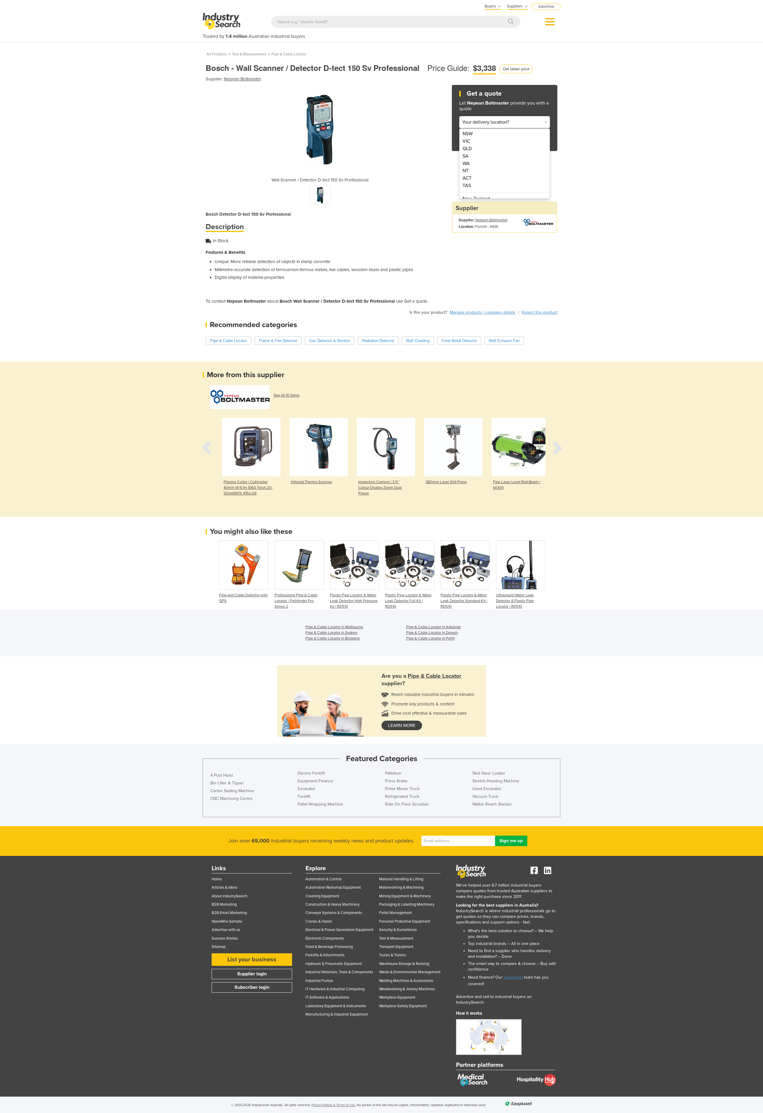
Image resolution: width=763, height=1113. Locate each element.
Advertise (546, 6)
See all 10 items (287, 395)
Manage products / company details (482, 312)
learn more (401, 725)
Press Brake (396, 781)
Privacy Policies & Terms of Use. (333, 1105)
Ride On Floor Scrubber (407, 804)
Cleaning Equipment (322, 896)
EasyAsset (513, 977)
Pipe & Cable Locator (289, 54)
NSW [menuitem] (468, 134)
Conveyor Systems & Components (333, 912)
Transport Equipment (396, 946)
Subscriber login (252, 987)
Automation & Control (323, 879)
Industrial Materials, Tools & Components (339, 972)
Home (217, 879)
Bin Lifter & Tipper (227, 783)
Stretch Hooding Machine (495, 781)
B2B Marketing (224, 904)
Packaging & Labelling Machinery (406, 904)
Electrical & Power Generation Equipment (339, 929)
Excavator (307, 788)
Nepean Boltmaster (242, 79)
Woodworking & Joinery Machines (407, 989)
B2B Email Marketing (229, 912)
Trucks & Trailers (392, 955)
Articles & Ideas (224, 887)
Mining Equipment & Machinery (405, 896)
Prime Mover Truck (402, 788)
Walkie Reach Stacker (492, 804)
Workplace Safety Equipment (403, 1006)
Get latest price (516, 68)
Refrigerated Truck (402, 796)
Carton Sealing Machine (232, 790)
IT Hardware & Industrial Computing (335, 989)
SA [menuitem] (466, 156)
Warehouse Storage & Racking (404, 963)
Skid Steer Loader (488, 773)
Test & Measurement (249, 54)
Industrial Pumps (319, 980)
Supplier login (252, 974)
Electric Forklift (311, 773)
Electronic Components (324, 938)
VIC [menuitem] (466, 141)
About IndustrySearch (229, 896)
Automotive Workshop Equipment (333, 887)
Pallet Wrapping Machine (320, 804)
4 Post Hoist (221, 775)
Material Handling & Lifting (401, 879)
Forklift (304, 796)
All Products (217, 54)
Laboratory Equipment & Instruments (335, 1006)
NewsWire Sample (227, 921)
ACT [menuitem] (467, 178)
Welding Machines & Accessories (406, 980)
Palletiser (393, 773)
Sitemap (219, 946)
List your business (251, 959)
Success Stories (225, 938)
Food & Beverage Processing (329, 946)
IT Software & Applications (327, 997)
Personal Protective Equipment (404, 921)
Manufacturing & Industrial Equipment (336, 1014)
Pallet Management (395, 912)
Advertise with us (226, 929)
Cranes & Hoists (318, 921)
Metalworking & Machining (401, 887)
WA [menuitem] (466, 164)
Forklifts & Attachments (325, 955)
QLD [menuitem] (467, 149)
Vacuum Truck (485, 796)
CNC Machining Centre (231, 798)
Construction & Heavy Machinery (332, 904)
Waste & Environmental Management (410, 972)
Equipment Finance (315, 781)
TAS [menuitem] (467, 186)
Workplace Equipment (397, 997)
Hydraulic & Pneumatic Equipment (333, 963)
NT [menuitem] (466, 171)
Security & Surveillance (398, 929)
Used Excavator (486, 788)
